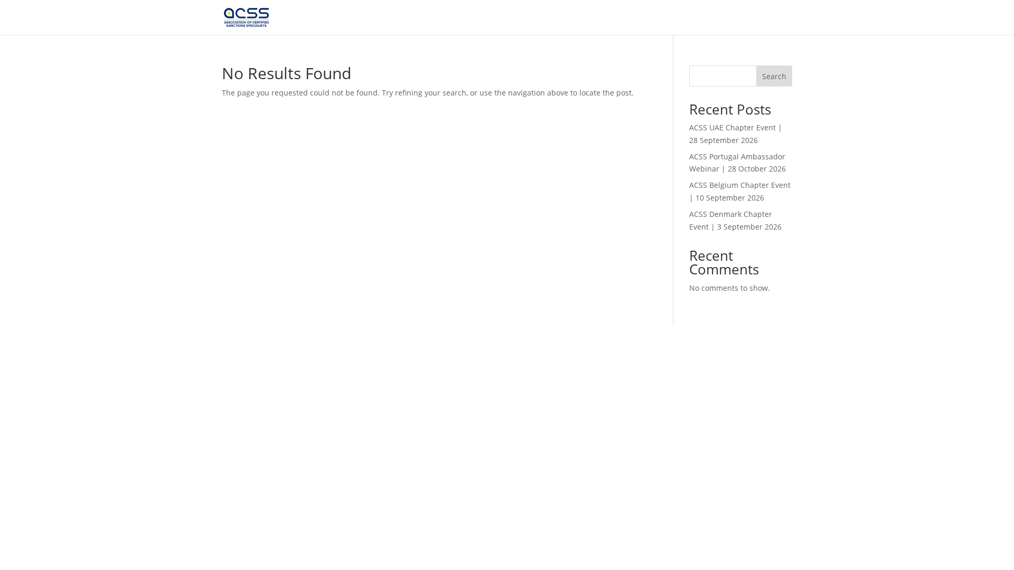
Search (774, 76)
